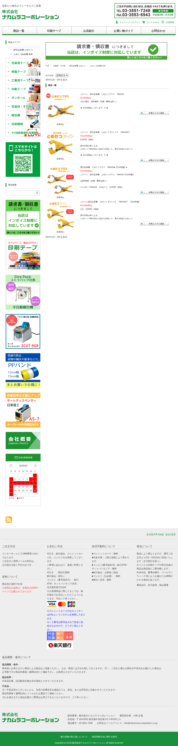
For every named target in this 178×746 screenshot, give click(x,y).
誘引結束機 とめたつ (77, 66)
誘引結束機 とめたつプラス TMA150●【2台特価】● (103, 167)
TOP (47, 66)
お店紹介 (88, 30)
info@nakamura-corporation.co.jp (140, 723)
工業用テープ (23, 80)
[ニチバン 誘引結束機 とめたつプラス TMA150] (60, 121)
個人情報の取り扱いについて (74, 737)
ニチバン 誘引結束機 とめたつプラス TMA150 (102, 94)
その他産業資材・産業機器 (23, 132)
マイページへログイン (129, 22)
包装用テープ (23, 62)
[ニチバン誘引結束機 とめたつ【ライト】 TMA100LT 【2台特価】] (60, 228)
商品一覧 (18, 30)
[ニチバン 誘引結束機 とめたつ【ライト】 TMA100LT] (60, 155)
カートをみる (153, 22)
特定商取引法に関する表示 (104, 737)
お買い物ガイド (123, 30)
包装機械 (23, 123)
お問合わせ (158, 30)
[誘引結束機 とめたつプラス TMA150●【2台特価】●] (60, 194)
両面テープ (23, 71)
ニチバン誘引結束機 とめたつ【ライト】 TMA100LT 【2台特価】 (110, 202)
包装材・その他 (59, 66)
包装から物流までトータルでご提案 (21, 5)
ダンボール (23, 97)
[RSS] (9, 521)
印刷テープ (54, 30)
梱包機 (23, 115)
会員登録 (170, 22)
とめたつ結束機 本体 (23, 54)
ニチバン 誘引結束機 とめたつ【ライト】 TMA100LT (105, 132)
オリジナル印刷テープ (23, 89)
